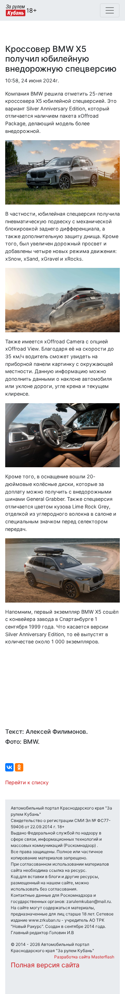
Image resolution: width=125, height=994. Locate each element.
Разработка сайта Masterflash (84, 956)
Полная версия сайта (45, 965)
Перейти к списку (27, 782)
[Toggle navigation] (109, 10)
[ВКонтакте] (9, 767)
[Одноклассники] (19, 767)
